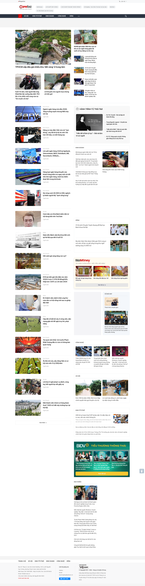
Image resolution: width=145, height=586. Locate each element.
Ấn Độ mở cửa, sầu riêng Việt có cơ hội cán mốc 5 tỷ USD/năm (55, 362)
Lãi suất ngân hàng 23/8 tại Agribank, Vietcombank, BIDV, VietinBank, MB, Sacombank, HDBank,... (56, 153)
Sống (44, 232)
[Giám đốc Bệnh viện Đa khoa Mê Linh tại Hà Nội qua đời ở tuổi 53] (28, 240)
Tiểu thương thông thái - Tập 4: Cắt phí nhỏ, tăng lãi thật (119, 465)
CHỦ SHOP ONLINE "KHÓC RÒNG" (71, 7)
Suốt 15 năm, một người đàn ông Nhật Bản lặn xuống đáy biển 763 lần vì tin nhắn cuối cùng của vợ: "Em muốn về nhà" (27, 95)
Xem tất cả (102, 474)
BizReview (39, 7)
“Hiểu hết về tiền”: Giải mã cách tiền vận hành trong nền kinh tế (116, 130)
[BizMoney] (102, 260)
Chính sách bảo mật (23, 578)
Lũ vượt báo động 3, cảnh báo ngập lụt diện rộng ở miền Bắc (114, 399)
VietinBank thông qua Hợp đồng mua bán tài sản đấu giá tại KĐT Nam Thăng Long (87, 174)
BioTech (112, 7)
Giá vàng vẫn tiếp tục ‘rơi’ (101, 278)
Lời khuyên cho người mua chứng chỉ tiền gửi (56, 93)
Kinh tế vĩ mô (80, 410)
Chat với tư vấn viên (65, 579)
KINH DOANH (50, 16)
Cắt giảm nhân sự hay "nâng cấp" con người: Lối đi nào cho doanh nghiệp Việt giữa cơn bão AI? (91, 93)
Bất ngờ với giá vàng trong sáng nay (83, 279)
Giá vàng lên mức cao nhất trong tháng (113, 171)
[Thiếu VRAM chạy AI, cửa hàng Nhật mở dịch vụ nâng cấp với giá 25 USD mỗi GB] (84, 351)
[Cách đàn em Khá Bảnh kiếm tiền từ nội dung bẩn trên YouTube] (28, 219)
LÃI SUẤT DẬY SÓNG (52, 7)
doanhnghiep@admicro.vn (66, 575)
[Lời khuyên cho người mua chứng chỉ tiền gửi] (57, 81)
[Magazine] (21, 1)
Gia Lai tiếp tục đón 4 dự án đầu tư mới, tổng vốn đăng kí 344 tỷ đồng (95, 427)
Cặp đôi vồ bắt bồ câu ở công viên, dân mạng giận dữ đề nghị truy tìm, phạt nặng (57, 321)
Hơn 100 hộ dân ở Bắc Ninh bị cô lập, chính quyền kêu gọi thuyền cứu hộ (88, 399)
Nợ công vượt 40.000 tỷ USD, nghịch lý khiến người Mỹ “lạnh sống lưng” (56, 194)
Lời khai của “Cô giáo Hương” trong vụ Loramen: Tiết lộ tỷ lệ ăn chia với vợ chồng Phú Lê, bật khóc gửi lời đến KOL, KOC (85, 532)
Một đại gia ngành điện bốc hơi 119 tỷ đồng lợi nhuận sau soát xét (86, 153)
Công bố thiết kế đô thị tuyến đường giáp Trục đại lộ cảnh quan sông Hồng (84, 546)
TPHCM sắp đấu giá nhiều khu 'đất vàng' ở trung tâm (40, 67)
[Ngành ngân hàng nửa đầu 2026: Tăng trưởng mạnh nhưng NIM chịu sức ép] (28, 114)
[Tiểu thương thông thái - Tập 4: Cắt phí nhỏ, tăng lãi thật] (119, 456)
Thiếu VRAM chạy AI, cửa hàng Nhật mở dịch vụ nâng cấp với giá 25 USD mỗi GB (83, 361)
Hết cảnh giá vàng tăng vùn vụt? (54, 256)
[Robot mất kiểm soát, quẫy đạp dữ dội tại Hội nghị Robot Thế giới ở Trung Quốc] (79, 82)
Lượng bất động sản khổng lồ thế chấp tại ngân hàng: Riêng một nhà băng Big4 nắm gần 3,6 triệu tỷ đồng (91, 59)
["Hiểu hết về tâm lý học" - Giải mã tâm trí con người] (89, 122)
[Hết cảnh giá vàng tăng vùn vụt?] (28, 261)
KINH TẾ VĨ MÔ (37, 16)
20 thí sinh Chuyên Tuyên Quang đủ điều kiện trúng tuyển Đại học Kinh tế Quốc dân (91, 71)
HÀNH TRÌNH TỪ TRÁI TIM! (91, 109)
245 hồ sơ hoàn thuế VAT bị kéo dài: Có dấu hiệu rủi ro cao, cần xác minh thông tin (93, 416)
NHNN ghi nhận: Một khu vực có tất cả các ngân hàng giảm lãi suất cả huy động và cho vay (85, 49)
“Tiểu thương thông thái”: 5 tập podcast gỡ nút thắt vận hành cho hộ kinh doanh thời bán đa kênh (84, 466)
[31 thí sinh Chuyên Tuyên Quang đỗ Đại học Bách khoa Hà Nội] (119, 229)
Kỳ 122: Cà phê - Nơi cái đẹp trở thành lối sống (115, 116)
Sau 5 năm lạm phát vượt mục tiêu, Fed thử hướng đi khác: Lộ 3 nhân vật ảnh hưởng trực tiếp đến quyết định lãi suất (87, 182)
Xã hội (44, 211)
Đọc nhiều (77, 482)
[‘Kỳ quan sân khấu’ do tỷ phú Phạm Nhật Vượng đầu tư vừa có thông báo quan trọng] (28, 345)
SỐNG (71, 16)
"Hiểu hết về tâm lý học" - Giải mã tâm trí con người (89, 134)
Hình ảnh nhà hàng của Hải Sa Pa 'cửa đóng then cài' (85, 540)
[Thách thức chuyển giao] (111, 302)
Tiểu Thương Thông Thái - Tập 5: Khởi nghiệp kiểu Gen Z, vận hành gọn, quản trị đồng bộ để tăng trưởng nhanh (101, 466)
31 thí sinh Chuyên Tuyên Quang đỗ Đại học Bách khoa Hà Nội (90, 226)
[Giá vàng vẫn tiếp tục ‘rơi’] (101, 271)
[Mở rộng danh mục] (79, 16)
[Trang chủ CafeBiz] (20, 16)
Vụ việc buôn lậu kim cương (45, 10)
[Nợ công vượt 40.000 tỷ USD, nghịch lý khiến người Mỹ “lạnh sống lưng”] (28, 198)
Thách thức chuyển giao (111, 307)
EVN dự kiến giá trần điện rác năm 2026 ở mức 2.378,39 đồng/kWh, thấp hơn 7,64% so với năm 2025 (55, 279)
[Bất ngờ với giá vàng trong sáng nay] (84, 271)
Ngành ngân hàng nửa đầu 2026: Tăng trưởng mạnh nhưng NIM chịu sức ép (56, 111)
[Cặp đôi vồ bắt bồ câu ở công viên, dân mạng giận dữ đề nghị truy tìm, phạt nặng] (28, 324)
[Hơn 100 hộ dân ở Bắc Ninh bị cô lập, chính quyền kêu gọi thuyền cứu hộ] (88, 388)
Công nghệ (80, 342)
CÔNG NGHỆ (62, 16)
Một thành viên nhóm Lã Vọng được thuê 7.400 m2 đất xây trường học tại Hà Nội (56, 405)
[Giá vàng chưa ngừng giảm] (119, 271)
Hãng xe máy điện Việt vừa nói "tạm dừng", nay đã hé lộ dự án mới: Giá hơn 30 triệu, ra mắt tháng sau (56, 132)
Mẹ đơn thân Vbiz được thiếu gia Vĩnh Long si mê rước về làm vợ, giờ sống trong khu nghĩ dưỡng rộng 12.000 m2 (91, 243)
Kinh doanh (46, 107)
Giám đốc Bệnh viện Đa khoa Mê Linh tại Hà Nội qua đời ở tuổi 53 (56, 236)
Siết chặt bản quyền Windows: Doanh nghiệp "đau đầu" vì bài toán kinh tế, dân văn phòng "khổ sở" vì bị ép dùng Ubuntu (120, 362)
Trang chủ (22, 561)
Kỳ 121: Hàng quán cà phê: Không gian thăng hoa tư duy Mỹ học (116, 137)
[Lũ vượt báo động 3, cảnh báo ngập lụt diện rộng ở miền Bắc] (115, 388)
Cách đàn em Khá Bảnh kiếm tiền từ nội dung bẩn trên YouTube (56, 215)
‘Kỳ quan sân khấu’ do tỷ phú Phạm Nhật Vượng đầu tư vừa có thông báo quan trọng (56, 342)
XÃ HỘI (26, 16)
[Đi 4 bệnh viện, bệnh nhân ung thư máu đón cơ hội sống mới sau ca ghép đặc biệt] (28, 303)
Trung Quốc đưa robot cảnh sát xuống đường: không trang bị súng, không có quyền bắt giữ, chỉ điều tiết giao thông (102, 362)
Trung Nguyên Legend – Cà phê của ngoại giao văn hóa (116, 123)
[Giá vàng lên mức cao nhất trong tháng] (115, 159)
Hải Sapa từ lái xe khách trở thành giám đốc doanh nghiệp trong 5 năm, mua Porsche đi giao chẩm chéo (85, 504)
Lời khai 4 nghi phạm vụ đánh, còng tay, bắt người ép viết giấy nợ (56, 383)
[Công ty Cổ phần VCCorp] (84, 566)
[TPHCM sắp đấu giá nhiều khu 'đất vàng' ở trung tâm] (43, 47)
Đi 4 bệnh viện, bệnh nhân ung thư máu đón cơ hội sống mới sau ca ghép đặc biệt (57, 300)
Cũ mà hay (108, 294)
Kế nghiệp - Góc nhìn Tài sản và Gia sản (95, 7)
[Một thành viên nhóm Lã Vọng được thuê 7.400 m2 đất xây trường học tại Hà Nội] (28, 408)
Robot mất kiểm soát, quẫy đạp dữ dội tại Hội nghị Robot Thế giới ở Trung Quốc (91, 82)
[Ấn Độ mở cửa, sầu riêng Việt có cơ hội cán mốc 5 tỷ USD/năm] (28, 366)
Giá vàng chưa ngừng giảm (119, 278)
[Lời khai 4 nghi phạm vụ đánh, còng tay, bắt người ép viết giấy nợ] (28, 387)
